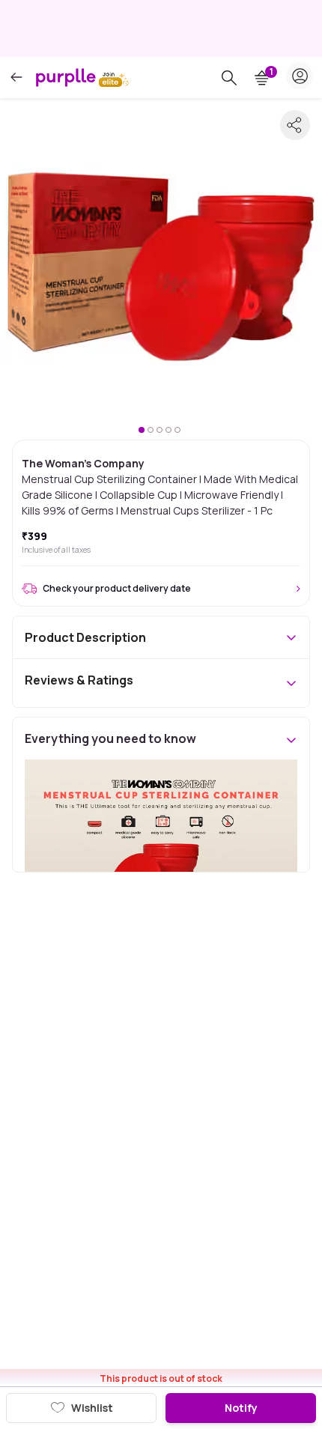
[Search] (229, 78)
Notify (241, 1408)
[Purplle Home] (66, 77)
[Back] (16, 77)
